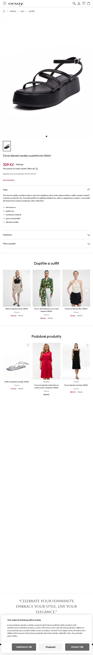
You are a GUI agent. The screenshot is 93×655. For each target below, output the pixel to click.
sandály (32, 11)
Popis (5, 189)
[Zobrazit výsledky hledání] (74, 3)
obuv (22, 11)
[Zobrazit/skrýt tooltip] (37, 168)
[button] (46, 136)
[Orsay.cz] (16, 3)
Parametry (7, 235)
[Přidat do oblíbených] (28, 272)
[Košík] (88, 3)
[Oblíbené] (83, 3)
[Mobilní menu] (4, 3)
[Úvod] (4, 11)
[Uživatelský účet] (79, 3)
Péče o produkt (9, 243)
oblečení (13, 11)
